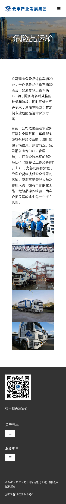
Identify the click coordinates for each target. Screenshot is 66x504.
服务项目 (12, 448)
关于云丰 (12, 424)
